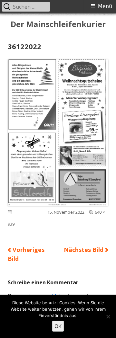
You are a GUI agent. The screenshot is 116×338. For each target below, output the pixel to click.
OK (58, 326)
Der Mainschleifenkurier (58, 24)
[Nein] (108, 316)
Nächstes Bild (83, 250)
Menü (105, 6)
